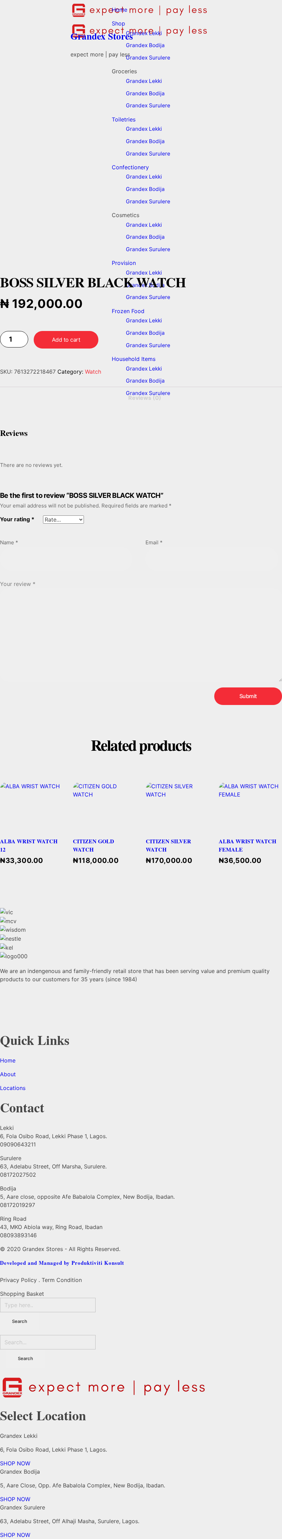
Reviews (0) (144, 397)
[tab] (145, 396)
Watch (93, 371)
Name (9, 542)
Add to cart (66, 339)
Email (154, 542)
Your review (17, 583)
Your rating (17, 519)
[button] (15, 1463)
